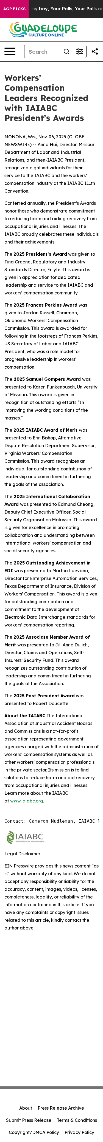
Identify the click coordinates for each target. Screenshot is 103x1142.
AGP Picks (14, 8)
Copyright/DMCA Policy (34, 1132)
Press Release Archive (61, 1108)
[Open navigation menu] (9, 51)
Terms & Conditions (77, 1120)
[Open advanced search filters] (79, 51)
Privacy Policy (79, 1132)
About (25, 1108)
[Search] (66, 51)
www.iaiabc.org (26, 801)
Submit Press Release (28, 1120)
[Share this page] (95, 51)
